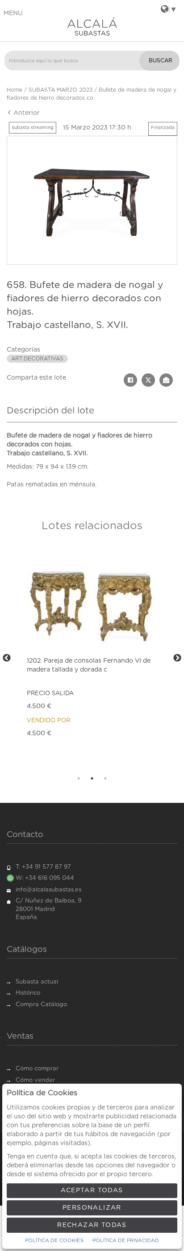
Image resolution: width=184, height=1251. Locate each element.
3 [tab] (105, 778)
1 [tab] (78, 778)
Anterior (26, 113)
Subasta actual (37, 982)
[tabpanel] (92, 658)
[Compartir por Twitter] (148, 380)
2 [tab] (92, 778)
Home (14, 90)
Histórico (28, 993)
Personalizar (92, 1208)
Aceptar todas (92, 1190)
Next (177, 658)
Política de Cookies (54, 1240)
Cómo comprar (37, 1069)
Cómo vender (35, 1080)
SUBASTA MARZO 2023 (60, 90)
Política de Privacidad (125, 1240)
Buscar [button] (160, 60)
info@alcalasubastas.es (48, 890)
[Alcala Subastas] (92, 26)
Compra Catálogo (41, 1005)
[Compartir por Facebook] (130, 380)
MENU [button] (13, 13)
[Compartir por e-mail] (166, 380)
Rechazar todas (92, 1225)
